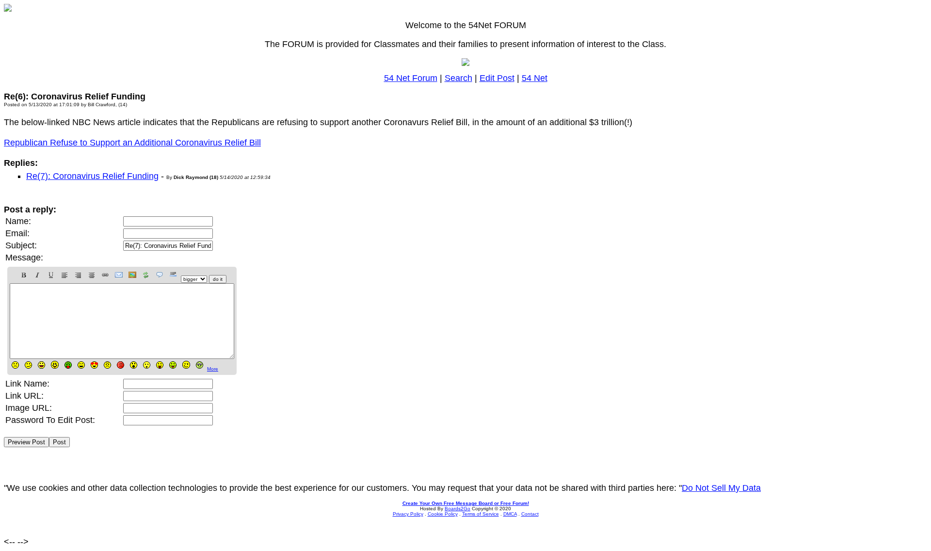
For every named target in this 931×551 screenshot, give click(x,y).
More (212, 369)
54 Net (534, 78)
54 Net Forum (410, 78)
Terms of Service (480, 514)
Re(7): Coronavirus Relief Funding (92, 176)
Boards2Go (457, 508)
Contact (530, 514)
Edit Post (497, 78)
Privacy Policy (408, 514)
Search (458, 78)
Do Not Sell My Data (721, 488)
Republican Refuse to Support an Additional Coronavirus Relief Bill (132, 142)
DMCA (510, 514)
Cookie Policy (443, 514)
